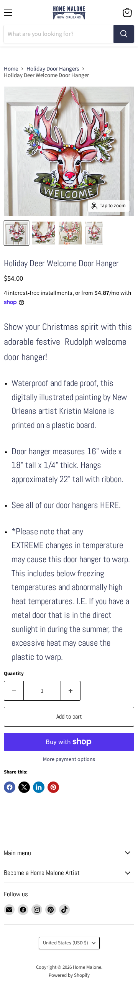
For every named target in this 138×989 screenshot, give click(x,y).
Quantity (14, 674)
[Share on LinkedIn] (38, 787)
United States (65, 942)
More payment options (69, 759)
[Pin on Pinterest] (53, 787)
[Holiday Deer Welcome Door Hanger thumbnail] (43, 233)
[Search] (123, 34)
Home (11, 69)
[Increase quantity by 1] (70, 691)
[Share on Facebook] (9, 787)
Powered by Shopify (69, 975)
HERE (109, 505)
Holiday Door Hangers (52, 69)
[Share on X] (24, 787)
